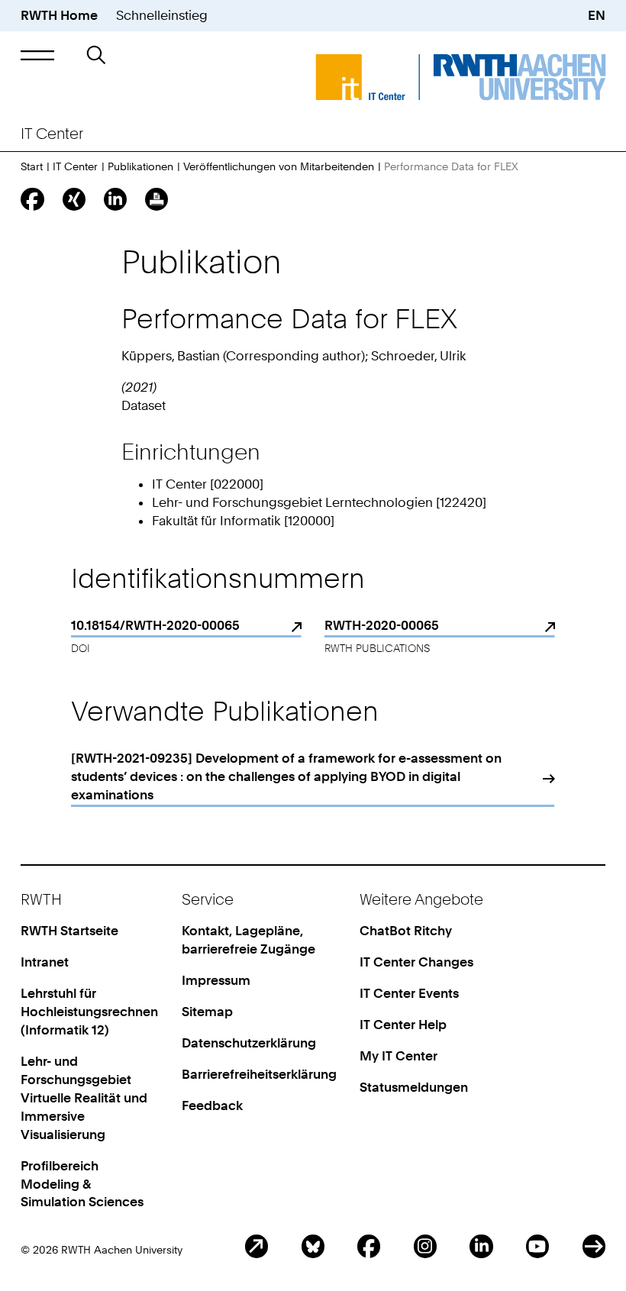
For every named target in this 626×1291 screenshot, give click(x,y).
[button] (37, 55)
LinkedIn (481, 1246)
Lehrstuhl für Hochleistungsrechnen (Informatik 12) (89, 1012)
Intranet (45, 962)
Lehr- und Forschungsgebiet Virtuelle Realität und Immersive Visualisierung (84, 1098)
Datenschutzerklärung (249, 1043)
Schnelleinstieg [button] (162, 15)
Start (32, 166)
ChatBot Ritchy (406, 930)
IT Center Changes (416, 962)
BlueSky (313, 1246)
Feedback (212, 1105)
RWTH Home (59, 15)
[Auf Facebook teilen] (32, 199)
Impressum (216, 980)
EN (596, 15)
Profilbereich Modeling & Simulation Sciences (82, 1184)
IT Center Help (403, 1024)
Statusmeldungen (414, 1087)
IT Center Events (409, 993)
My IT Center (398, 1055)
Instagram (425, 1246)
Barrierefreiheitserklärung (259, 1074)
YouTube (537, 1246)
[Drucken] (156, 199)
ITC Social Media (593, 1246)
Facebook (368, 1246)
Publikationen (140, 166)
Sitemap (207, 1011)
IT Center (75, 166)
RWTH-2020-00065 (381, 625)
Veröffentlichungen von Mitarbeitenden (278, 166)
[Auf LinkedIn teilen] (115, 199)
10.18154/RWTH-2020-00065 (155, 625)
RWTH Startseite (69, 930)
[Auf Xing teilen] (74, 199)
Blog (256, 1246)
